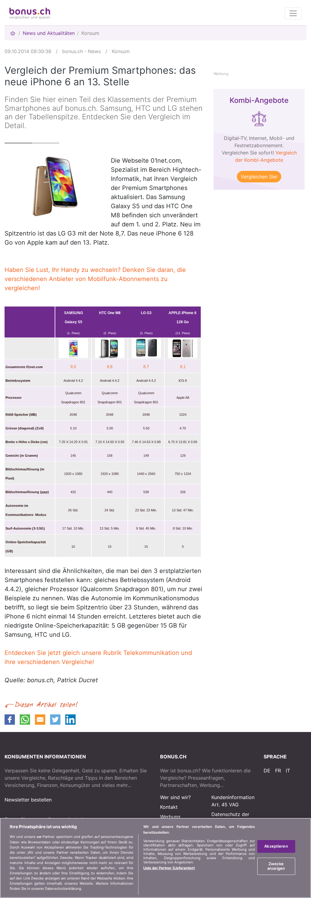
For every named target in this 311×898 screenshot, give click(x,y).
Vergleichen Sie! (259, 177)
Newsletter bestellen (28, 800)
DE (267, 771)
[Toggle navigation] (293, 13)
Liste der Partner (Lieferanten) (169, 868)
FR (278, 771)
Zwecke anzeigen (276, 866)
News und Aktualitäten (49, 33)
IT (288, 771)
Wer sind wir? (175, 797)
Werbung (170, 817)
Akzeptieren (276, 846)
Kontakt (169, 807)
